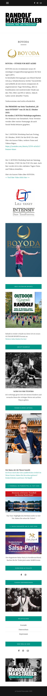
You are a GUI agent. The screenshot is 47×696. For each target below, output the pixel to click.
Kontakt (23, 625)
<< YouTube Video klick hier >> (17, 177)
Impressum (23, 634)
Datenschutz (23, 629)
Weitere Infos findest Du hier (16, 339)
